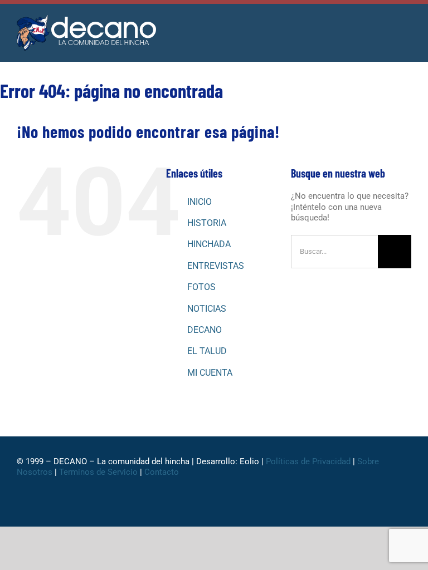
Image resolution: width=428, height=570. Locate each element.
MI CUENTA (209, 372)
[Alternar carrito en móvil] (386, 27)
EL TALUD (207, 351)
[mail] (408, 511)
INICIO (199, 201)
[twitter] (336, 511)
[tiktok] (372, 511)
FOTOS (201, 287)
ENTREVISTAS (215, 266)
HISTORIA (206, 223)
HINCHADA (209, 244)
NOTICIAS (206, 308)
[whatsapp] (354, 511)
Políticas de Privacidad (308, 461)
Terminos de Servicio (98, 472)
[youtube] (390, 511)
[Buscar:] (334, 250)
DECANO (204, 330)
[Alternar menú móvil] (406, 27)
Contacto (162, 472)
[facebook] (318, 511)
